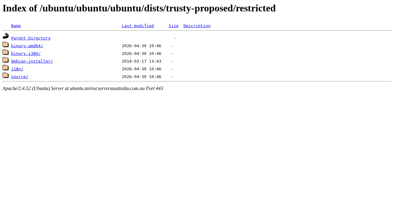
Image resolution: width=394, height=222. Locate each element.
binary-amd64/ (27, 45)
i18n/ (17, 69)
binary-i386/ (26, 53)
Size (174, 25)
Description (197, 25)
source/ (19, 76)
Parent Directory (30, 38)
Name (16, 25)
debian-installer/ (32, 61)
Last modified (138, 25)
